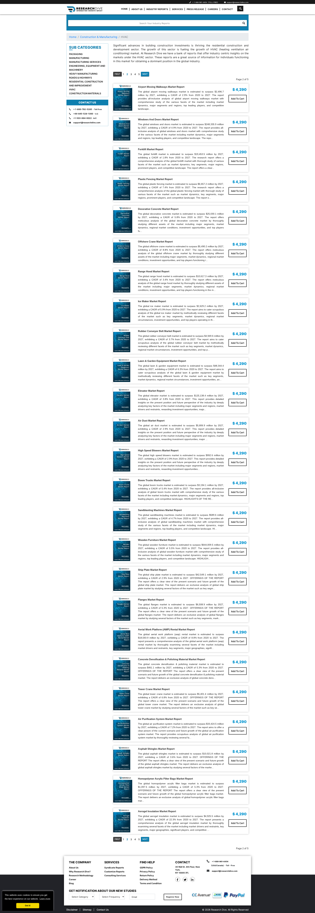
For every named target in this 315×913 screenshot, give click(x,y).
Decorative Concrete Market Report (158, 209)
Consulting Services (115, 875)
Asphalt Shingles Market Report (156, 748)
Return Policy (147, 875)
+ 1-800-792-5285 (82, 109)
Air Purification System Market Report (160, 719)
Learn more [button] (45, 898)
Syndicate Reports (114, 867)
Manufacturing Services (85, 61)
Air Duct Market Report (151, 420)
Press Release (195, 9)
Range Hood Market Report (153, 271)
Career (72, 879)
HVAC (72, 89)
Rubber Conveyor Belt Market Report (159, 331)
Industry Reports (157, 9)
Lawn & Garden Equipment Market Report (162, 361)
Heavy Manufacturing (83, 73)
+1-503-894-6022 (82, 118)
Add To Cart (237, 98)
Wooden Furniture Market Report (157, 540)
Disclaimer (72, 909)
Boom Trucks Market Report (154, 480)
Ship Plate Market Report (152, 569)
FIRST (117, 74)
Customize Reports (114, 871)
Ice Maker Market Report (152, 301)
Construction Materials (85, 93)
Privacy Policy (147, 871)
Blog (71, 883)
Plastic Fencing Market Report (155, 179)
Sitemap (87, 909)
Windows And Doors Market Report (158, 119)
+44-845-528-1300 (83, 113)
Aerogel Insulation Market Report (157, 811)
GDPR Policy (146, 867)
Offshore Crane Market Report (155, 241)
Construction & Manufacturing (98, 37)
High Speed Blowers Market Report (158, 450)
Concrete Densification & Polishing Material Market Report (171, 659)
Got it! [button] (28, 905)
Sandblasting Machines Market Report (160, 510)
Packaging (76, 54)
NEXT (145, 74)
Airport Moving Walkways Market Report (161, 86)
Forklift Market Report (150, 149)
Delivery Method (148, 879)
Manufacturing (79, 58)
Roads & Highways (80, 77)
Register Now (172, 897)
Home (124, 9)
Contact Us (103, 909)
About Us (137, 9)
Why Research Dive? (80, 871)
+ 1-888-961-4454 (199, 2)
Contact (227, 9)
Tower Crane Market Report (154, 689)
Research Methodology (81, 875)
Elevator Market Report (151, 390)
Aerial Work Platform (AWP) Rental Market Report (166, 629)
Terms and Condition (151, 883)
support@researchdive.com (237, 2)
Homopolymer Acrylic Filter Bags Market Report (165, 778)
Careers (213, 9)
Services (177, 9)
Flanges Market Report (151, 599)
